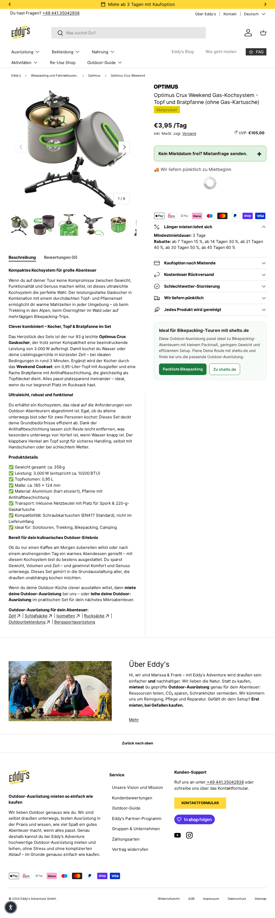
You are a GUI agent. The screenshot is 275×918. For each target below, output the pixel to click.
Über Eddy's (205, 14)
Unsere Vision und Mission (137, 787)
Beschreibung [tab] (22, 257)
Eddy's (16, 75)
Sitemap (260, 899)
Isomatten (65, 615)
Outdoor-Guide (126, 808)
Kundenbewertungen (132, 797)
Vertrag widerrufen (130, 849)
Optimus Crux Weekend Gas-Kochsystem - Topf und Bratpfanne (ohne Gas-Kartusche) (139, 75)
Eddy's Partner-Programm (136, 818)
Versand (189, 133)
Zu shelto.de (224, 369)
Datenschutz (237, 899)
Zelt (12, 615)
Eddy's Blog (183, 51)
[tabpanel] (72, 446)
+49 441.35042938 (60, 13)
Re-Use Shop (62, 62)
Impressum (211, 899)
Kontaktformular (200, 803)
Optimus (94, 75)
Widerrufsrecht (169, 899)
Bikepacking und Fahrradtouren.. (54, 75)
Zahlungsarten (126, 839)
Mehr (134, 719)
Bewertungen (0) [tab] (60, 257)
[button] (10, 907)
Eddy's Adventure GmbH (38, 899)
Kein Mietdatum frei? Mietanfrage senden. (202, 153)
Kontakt (230, 14)
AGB (191, 899)
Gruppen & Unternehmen (136, 828)
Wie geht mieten (221, 51)
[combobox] (128, 33)
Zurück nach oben (137, 743)
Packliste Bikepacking (183, 369)
